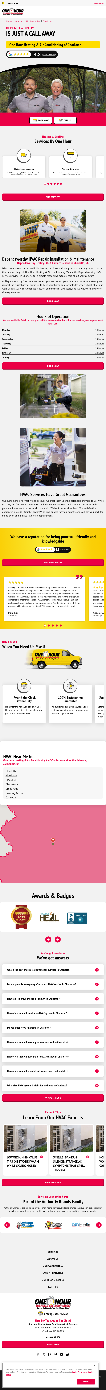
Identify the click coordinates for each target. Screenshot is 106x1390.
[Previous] (48, 939)
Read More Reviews (53, 562)
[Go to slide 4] (57, 625)
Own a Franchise (53, 1272)
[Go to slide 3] (53, 625)
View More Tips (53, 1182)
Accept (85, 1381)
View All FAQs (53, 1098)
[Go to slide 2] (49, 625)
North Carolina (33, 21)
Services (53, 1251)
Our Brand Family (53, 1279)
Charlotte (47, 21)
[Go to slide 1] (45, 625)
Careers (53, 1287)
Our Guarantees (53, 1265)
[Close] (94, 1365)
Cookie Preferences (79, 1372)
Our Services (53, 197)
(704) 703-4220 (56, 1314)
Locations (18, 21)
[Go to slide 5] (61, 625)
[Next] (58, 939)
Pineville (11, 779)
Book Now (53, 301)
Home (9, 21)
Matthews (11, 775)
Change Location (99, 3)
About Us (53, 1258)
